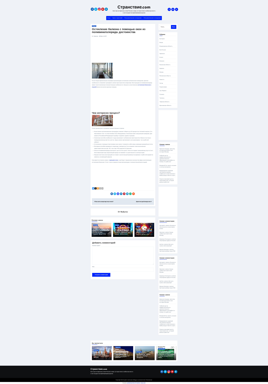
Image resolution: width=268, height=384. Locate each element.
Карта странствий (117, 18)
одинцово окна (113, 160)
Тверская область (164, 101)
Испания (161, 61)
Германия (162, 53)
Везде (94, 26)
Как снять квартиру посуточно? (104, 201)
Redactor (96, 36)
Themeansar (149, 380)
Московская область (165, 75)
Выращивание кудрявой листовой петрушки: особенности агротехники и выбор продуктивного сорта (166, 354)
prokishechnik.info (132, 383)
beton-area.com (141, 383)
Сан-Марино (162, 90)
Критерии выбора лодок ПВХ (167, 251)
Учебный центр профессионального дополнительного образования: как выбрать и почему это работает (167, 158)
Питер (161, 83)
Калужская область (164, 64)
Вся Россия (162, 50)
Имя (93, 266)
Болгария (162, 38)
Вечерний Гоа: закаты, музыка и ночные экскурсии (143, 356)
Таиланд (161, 98)
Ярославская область (165, 105)
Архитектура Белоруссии (143, 201)
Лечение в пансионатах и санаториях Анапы (167, 227)
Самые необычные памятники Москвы (166, 234)
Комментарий (96, 245)
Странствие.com (134, 7)
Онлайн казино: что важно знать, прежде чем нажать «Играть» (144, 231)
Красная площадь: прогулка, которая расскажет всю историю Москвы (167, 150)
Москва (161, 72)
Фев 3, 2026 (125, 234)
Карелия (161, 68)
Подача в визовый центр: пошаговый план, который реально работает (166, 180)
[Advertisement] (111, 50)
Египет (161, 57)
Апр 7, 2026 (103, 234)
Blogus (135, 380)
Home (108, 18)
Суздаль (161, 94)
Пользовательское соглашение (133, 18)
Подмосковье (163, 87)
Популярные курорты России (167, 240)
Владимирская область (165, 46)
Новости (161, 79)
